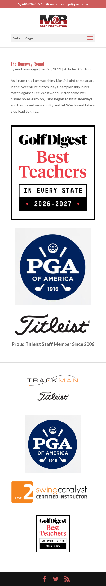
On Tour (85, 69)
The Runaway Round (27, 64)
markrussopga (26, 69)
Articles (70, 69)
